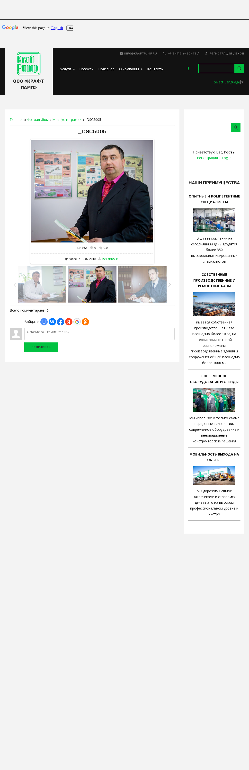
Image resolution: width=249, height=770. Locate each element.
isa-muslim (110, 258)
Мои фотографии (66, 119)
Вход (239, 53)
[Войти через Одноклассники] (85, 321)
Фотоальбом (38, 119)
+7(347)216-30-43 (182, 53)
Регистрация (221, 53)
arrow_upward (238, 759)
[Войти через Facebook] (60, 321)
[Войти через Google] (77, 321)
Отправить (41, 347)
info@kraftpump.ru (140, 53)
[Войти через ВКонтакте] (52, 321)
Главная (16, 119)
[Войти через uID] (44, 321)
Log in (226, 157)
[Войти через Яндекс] (68, 321)
